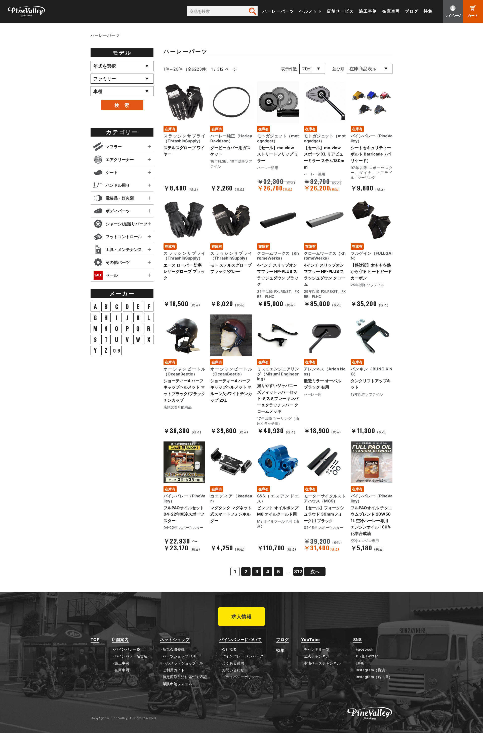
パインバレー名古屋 (131, 656)
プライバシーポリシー (240, 677)
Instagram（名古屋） (374, 677)
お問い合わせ (233, 670)
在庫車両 (391, 11)
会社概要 (229, 649)
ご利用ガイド (174, 670)
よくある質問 (233, 663)
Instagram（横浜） (372, 670)
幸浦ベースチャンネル (322, 663)
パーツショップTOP (179, 656)
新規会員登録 (174, 649)
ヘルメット (310, 11)
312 (298, 571)
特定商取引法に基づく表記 (185, 677)
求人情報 (241, 617)
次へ (314, 571)
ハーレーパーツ (278, 11)
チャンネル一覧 (317, 649)
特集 (428, 11)
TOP (95, 639)
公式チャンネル (317, 656)
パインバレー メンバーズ (243, 656)
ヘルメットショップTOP (183, 663)
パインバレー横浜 (129, 649)
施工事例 (368, 11)
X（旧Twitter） (369, 656)
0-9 (116, 350)
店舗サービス (340, 11)
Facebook (365, 649)
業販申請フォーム (177, 684)
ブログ (412, 11)
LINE (360, 663)
